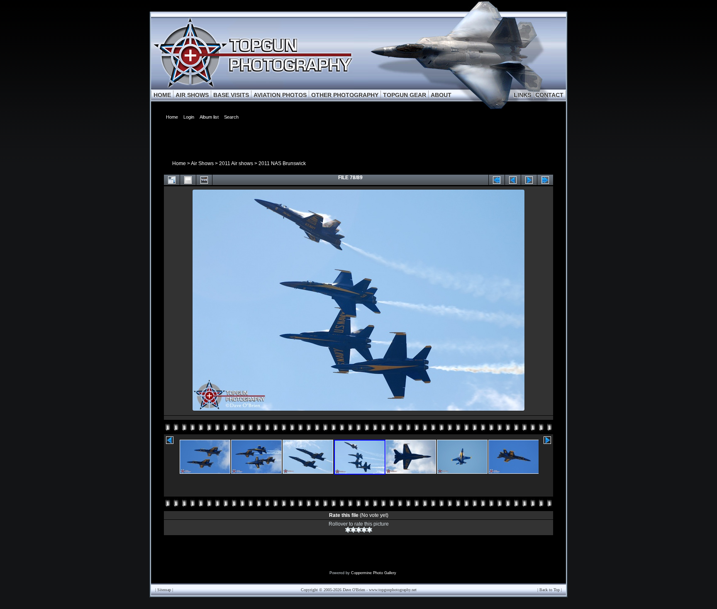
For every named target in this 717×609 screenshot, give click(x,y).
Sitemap (164, 589)
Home (179, 163)
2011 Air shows (236, 163)
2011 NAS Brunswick (282, 163)
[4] (364, 530)
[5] (369, 530)
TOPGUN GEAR (404, 95)
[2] (353, 530)
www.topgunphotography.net (393, 589)
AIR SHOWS (192, 95)
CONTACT (549, 95)
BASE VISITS (231, 95)
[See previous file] (513, 180)
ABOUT (441, 95)
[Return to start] (497, 180)
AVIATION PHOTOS (280, 95)
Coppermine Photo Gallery (373, 573)
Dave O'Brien (354, 589)
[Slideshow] (204, 180)
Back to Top (549, 589)
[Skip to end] (545, 180)
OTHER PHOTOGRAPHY (344, 95)
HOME (162, 95)
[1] (348, 530)
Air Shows (202, 163)
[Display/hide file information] (188, 180)
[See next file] (529, 180)
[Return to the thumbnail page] (172, 180)
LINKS (522, 95)
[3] (358, 530)
